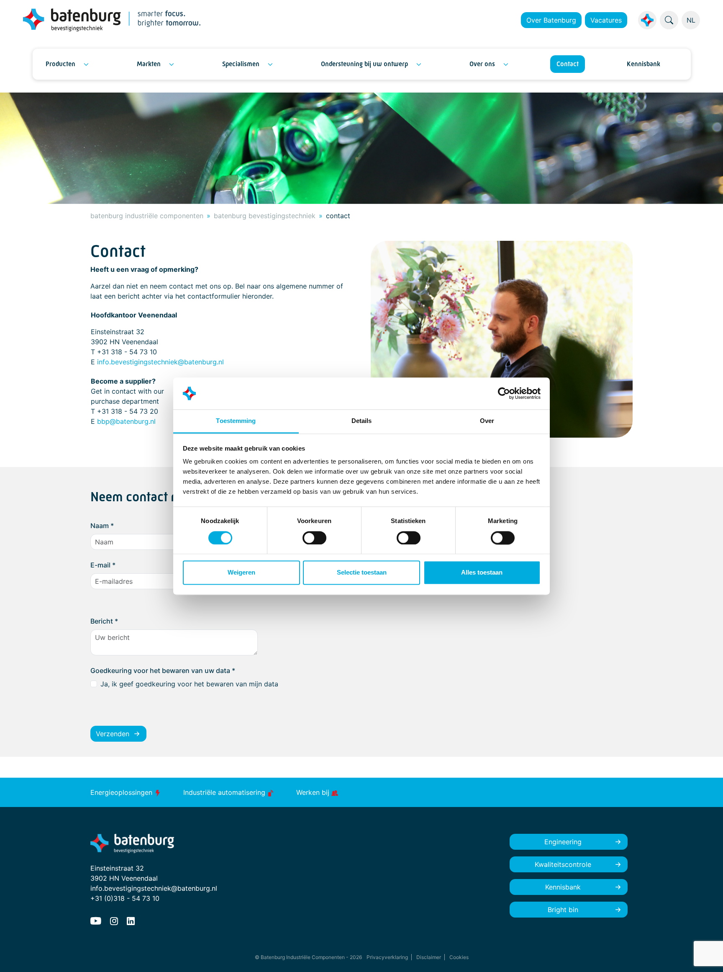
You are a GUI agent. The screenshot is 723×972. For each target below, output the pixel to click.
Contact (567, 64)
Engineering (563, 842)
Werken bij (313, 792)
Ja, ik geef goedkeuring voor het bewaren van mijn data (189, 684)
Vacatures (606, 20)
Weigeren (241, 572)
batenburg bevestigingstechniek (264, 215)
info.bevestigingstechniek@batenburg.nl (160, 362)
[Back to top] (706, 955)
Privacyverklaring (387, 957)
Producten (60, 64)
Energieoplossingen (122, 792)
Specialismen (240, 64)
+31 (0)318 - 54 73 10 (124, 898)
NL (691, 20)
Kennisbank (643, 64)
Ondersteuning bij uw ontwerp (364, 64)
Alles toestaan (482, 572)
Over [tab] (487, 421)
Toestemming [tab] (236, 421)
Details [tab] (361, 421)
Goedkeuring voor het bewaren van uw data (162, 670)
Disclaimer (428, 957)
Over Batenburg (551, 20)
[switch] (314, 537)
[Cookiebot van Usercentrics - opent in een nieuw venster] (504, 393)
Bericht (104, 621)
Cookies (459, 957)
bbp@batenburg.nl (126, 421)
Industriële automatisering (225, 792)
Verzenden (112, 734)
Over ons (482, 64)
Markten (149, 64)
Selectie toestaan (362, 572)
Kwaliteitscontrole (563, 864)
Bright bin (563, 909)
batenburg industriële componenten (146, 215)
